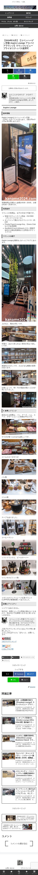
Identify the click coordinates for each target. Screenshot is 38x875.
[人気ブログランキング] (6, 638)
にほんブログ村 (8, 649)
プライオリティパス (28, 657)
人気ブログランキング (9, 641)
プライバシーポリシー (29, 868)
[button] (24, 76)
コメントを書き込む (19, 844)
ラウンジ (16, 657)
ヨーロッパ (7, 657)
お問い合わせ (9, 868)
